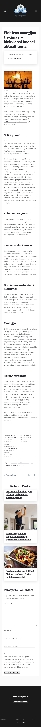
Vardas (7, 630)
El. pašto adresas (12, 638)
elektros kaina (19, 465)
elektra (14, 463)
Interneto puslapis (11, 646)
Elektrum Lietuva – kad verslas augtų (10, 436)
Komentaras (9, 603)
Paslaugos (20, 54)
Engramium (20, 722)
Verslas (29, 54)
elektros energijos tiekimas (15, 122)
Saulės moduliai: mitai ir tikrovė (26, 436)
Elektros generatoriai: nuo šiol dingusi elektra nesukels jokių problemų (10, 448)
